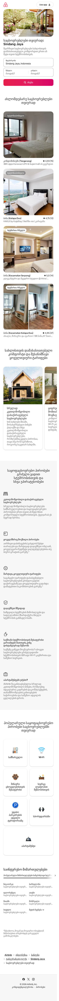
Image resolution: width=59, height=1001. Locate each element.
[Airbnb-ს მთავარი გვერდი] (5, 4)
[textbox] (16, 73)
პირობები (40, 987)
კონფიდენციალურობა (22, 987)
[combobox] (28, 63)
